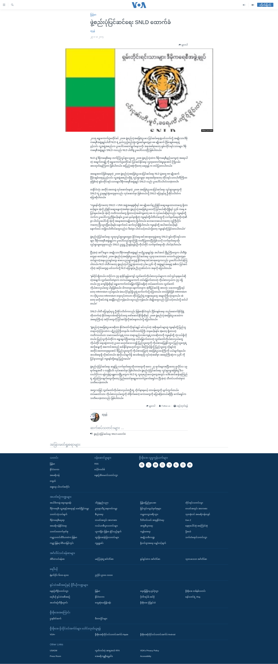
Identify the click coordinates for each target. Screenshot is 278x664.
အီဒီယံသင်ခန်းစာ (57, 559)
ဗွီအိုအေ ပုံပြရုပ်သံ (148, 602)
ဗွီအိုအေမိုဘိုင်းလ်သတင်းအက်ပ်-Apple (111, 634)
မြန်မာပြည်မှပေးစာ (148, 503)
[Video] (252, 5)
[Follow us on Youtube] (155, 465)
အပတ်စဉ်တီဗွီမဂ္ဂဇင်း (59, 602)
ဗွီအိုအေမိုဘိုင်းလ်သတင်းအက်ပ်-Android (157, 634)
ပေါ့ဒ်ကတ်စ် (99, 469)
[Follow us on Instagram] (162, 465)
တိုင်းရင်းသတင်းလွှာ (194, 503)
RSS (96, 464)
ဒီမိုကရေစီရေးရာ (57, 520)
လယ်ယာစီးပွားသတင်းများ (106, 526)
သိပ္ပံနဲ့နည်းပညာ (101, 503)
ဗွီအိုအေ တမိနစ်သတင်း (195, 591)
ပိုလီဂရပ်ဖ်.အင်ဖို (147, 597)
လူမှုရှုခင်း (99, 543)
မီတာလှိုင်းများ (101, 618)
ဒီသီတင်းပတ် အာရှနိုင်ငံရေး (152, 520)
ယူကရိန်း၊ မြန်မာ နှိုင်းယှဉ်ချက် (108, 531)
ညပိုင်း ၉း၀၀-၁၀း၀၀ (104, 575)
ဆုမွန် (92, 31)
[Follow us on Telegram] (169, 465)
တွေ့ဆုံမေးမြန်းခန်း (103, 602)
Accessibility (145, 656)
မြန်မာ (93, 14)
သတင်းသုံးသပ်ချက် (58, 514)
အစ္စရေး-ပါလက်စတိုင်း (60, 487)
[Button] (183, 45)
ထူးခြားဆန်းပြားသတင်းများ (107, 537)
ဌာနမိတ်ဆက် (55, 618)
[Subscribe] (190, 465)
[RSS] (176, 465)
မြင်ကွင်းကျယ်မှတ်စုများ (150, 508)
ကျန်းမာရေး (145, 531)
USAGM (53, 650)
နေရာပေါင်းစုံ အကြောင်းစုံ (196, 526)
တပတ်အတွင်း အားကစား (106, 520)
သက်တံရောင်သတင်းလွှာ (196, 537)
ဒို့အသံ (188, 531)
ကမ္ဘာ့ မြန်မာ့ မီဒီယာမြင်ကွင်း (62, 543)
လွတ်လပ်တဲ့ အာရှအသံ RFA (107, 650)
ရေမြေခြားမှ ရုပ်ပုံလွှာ (149, 591)
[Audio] (244, 5)
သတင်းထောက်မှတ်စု (59, 531)
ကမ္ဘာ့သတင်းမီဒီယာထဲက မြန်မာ (63, 537)
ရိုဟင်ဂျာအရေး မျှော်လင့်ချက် (153, 543)
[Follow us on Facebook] (142, 465)
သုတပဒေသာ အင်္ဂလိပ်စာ (196, 559)
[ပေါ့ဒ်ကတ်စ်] (183, 465)
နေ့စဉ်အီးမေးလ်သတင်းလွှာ (106, 475)
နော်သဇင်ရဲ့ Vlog (192, 597)
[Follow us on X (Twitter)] (148, 465)
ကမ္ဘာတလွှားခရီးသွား (149, 514)
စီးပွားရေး (99, 514)
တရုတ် (53, 481)
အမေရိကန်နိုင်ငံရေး (58, 526)
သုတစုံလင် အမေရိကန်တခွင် (197, 514)
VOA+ (52, 634)
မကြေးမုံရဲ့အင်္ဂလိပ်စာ (104, 559)
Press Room (55, 656)
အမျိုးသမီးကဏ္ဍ (147, 537)
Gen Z (188, 520)
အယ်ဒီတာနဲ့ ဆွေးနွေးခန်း (60, 503)
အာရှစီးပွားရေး (146, 526)
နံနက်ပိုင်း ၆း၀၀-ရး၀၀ (59, 575)
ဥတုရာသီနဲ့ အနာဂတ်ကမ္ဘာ (106, 508)
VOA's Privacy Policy (149, 650)
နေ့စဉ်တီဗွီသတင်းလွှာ (59, 591)
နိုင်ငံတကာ (54, 469)
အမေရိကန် (55, 475)
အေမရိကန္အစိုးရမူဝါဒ (104, 656)
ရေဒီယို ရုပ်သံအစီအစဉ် (60, 597)
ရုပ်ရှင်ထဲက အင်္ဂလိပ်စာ (150, 559)
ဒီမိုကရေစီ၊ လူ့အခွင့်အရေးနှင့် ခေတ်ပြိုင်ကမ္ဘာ (69, 508)
